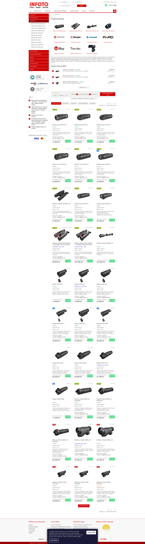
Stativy (32, 60)
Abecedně (92, 103)
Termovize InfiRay (36, 42)
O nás (84, 11)
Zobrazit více (83, 87)
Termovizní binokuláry (38, 26)
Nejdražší (73, 103)
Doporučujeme (56, 103)
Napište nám (74, 11)
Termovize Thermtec (37, 45)
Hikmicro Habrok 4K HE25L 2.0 (73, 81)
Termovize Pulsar (36, 37)
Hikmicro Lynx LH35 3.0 (71, 69)
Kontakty (92, 11)
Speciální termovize (37, 47)
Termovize (33, 21)
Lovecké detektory (35, 54)
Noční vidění (33, 51)
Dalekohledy (34, 63)
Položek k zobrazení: (107, 94)
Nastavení (53, 540)
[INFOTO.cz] (38, 4)
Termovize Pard (36, 40)
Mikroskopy (33, 66)
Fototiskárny (34, 18)
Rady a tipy (37, 11)
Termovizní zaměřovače (38, 28)
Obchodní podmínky (60, 11)
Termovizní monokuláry (38, 23)
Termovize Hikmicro (37, 33)
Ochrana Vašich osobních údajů (81, 528)
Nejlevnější (65, 103)
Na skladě (56, 93)
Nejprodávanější (83, 103)
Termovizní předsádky (38, 30)
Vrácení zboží (32, 528)
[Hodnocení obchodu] (106, 528)
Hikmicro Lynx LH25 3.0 (71, 75)
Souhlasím (91, 532)
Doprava (47, 11)
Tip (66, 95)
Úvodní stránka (30, 11)
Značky (32, 69)
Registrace (113, 2)
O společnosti (32, 530)
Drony (32, 57)
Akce (55, 95)
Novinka (61, 95)
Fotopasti (33, 15)
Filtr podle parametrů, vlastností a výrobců (83, 98)
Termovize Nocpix (36, 35)
